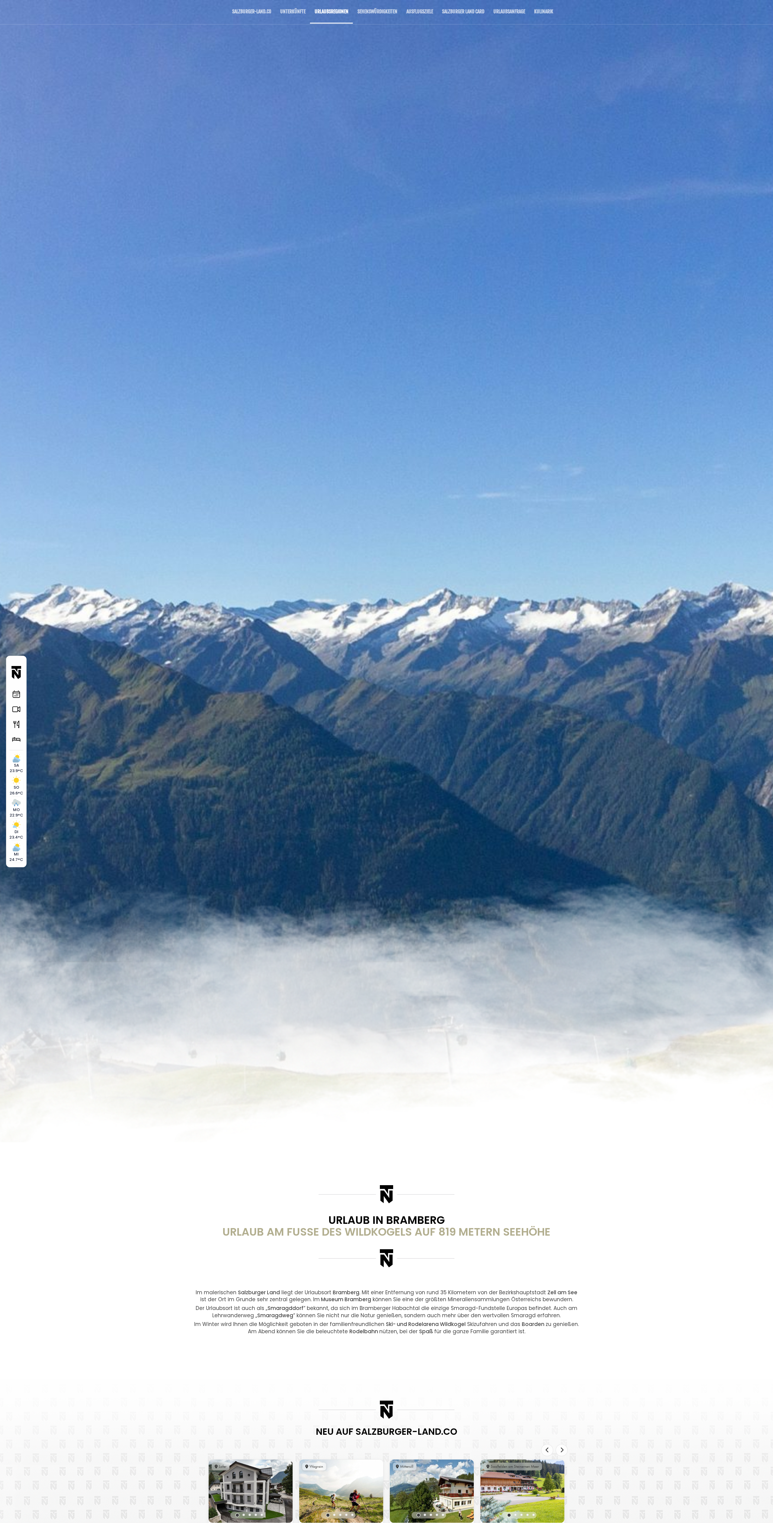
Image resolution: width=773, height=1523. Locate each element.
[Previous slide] (547, 1450)
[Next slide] (562, 1450)
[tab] (237, 1515)
